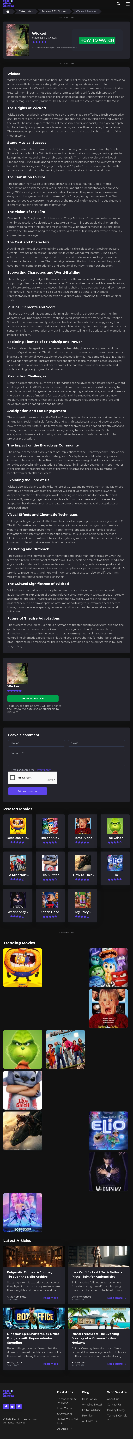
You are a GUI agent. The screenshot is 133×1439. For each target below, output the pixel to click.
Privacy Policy (116, 1410)
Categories (26, 11)
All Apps (62, 1428)
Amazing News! (92, 1404)
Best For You (90, 1399)
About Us (113, 1399)
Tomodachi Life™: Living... (67, 1401)
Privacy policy (43, 769)
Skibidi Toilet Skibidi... (67, 1421)
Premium (88, 1415)
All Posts (88, 1421)
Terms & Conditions (117, 1417)
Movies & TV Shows (54, 11)
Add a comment (28, 791)
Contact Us (114, 1404)
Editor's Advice (91, 1410)
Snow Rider (64, 1414)
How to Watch (97, 40)
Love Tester (64, 1408)
